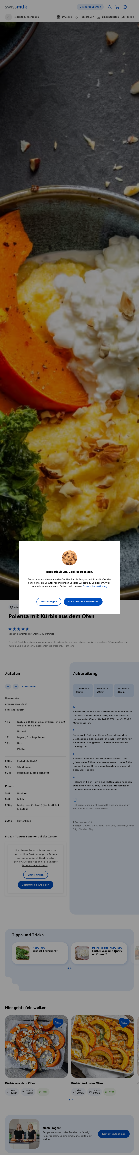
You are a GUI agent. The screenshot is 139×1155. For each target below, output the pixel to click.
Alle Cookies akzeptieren (83, 602)
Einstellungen (49, 602)
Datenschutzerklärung (95, 586)
